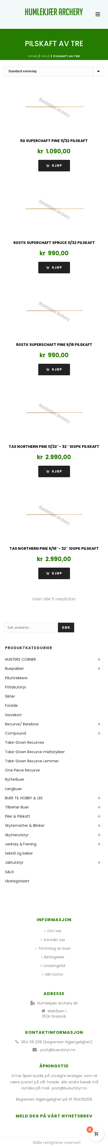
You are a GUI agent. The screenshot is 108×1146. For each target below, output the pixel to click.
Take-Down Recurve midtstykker (35, 751)
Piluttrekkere (16, 678)
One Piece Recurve (22, 770)
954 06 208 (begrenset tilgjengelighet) (57, 1042)
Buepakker (14, 668)
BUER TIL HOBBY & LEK (24, 798)
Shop (45, 56)
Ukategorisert (17, 881)
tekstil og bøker (19, 853)
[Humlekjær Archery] (54, 12)
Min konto (54, 974)
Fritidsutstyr (15, 687)
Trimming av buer (54, 948)
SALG (9, 872)
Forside (11, 705)
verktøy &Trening (20, 844)
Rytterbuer (14, 779)
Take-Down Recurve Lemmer (32, 761)
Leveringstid (54, 965)
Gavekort (13, 715)
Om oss (54, 930)
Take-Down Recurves (24, 742)
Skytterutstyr (17, 835)
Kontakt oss (54, 939)
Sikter (10, 696)
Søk (66, 627)
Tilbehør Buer (17, 807)
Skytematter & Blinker (25, 825)
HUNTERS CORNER (20, 659)
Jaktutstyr (14, 862)
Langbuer (13, 788)
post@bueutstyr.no (57, 1049)
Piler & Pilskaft (17, 816)
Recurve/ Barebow (22, 724)
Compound (15, 733)
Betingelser (54, 957)
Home (33, 56)
